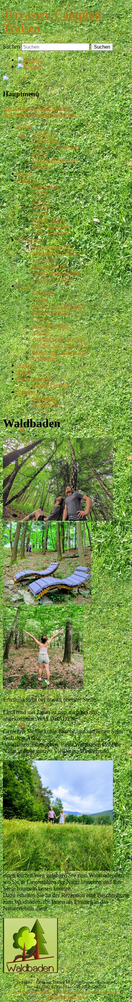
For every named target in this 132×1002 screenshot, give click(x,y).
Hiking (40, 213)
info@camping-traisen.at (76, 992)
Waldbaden (45, 359)
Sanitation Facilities (54, 253)
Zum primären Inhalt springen (37, 108)
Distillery (43, 167)
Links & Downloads (56, 147)
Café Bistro (45, 140)
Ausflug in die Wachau (58, 339)
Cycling (41, 319)
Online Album (48, 220)
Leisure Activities (52, 279)
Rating (40, 153)
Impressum (45, 398)
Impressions (46, 186)
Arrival (26, 365)
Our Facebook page (55, 160)
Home (25, 127)
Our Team (44, 134)
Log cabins (45, 259)
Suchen (11, 46)
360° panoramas (51, 226)
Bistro (39, 200)
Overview (43, 292)
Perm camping (34, 378)
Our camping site (52, 246)
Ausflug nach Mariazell (59, 345)
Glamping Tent (49, 266)
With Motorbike (50, 325)
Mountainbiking (50, 312)
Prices (25, 372)
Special (40, 206)
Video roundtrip (50, 233)
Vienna (40, 332)
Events (40, 193)
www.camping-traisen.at (32, 992)
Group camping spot (56, 273)
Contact (27, 392)
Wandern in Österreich (58, 306)
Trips (23, 286)
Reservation (46, 405)
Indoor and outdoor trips (60, 352)
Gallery (26, 180)
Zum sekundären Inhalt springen (40, 114)
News (24, 173)
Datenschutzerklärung (66, 997)
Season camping (51, 385)
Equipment (30, 239)
